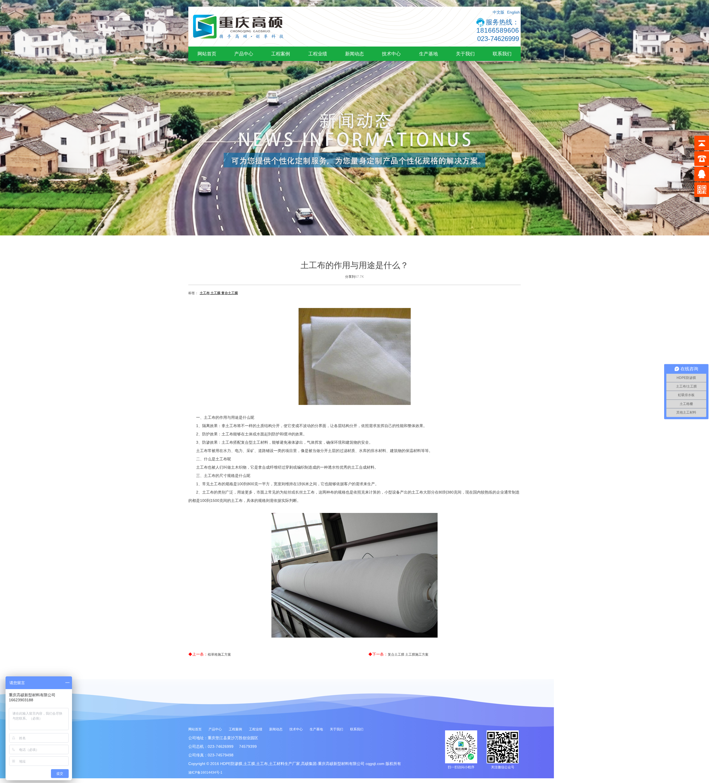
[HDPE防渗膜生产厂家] (238, 45)
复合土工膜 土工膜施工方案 (408, 654)
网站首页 (206, 54)
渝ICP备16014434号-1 (205, 772)
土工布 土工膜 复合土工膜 (219, 293)
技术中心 (391, 54)
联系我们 (502, 54)
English (513, 12)
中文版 (498, 12)
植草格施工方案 (219, 654)
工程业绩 (317, 54)
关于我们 (465, 54)
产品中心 (243, 54)
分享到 (350, 277)
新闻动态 (354, 54)
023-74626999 (498, 38)
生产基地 (428, 54)
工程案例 (280, 54)
